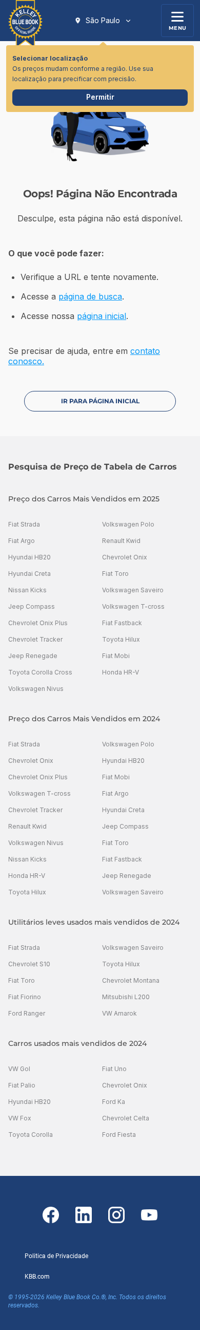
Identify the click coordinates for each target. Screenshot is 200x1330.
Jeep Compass (31, 606)
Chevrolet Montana (130, 980)
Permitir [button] (100, 96)
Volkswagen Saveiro (133, 590)
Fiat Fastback (122, 623)
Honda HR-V (120, 672)
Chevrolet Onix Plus (38, 623)
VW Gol (19, 1069)
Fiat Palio (21, 1085)
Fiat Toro (115, 573)
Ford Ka (113, 1102)
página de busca (90, 296)
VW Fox (19, 1118)
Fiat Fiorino (24, 997)
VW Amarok (119, 1013)
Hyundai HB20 (29, 557)
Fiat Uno (114, 1069)
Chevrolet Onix (124, 557)
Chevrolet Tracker (35, 639)
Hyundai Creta (29, 573)
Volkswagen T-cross (133, 606)
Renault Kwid (121, 541)
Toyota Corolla (30, 1134)
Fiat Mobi (116, 656)
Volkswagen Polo (128, 524)
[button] (103, 20)
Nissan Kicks (27, 590)
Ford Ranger (26, 1013)
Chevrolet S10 (29, 964)
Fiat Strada (24, 524)
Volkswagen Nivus (36, 688)
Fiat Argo (21, 541)
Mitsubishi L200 (126, 997)
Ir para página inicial (100, 401)
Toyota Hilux (121, 639)
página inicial (101, 316)
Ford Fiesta (119, 1134)
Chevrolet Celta (125, 1118)
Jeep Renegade (32, 656)
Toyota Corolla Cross (40, 672)
